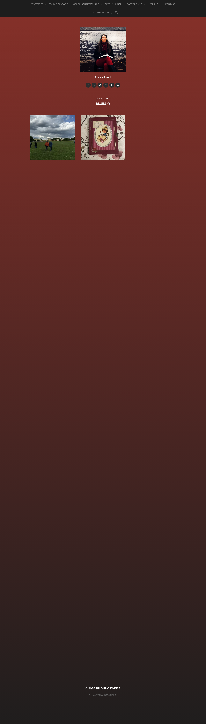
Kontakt (170, 4)
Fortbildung (134, 4)
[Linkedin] (117, 85)
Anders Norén (109, 695)
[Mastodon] (105, 85)
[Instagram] (88, 85)
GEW (107, 4)
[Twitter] (99, 85)
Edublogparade (58, 4)
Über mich (154, 4)
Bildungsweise (108, 688)
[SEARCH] (116, 12)
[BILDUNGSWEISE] (103, 49)
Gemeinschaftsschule (86, 4)
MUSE (118, 4)
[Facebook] (111, 85)
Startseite (37, 4)
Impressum (103, 12)
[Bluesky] (94, 85)
